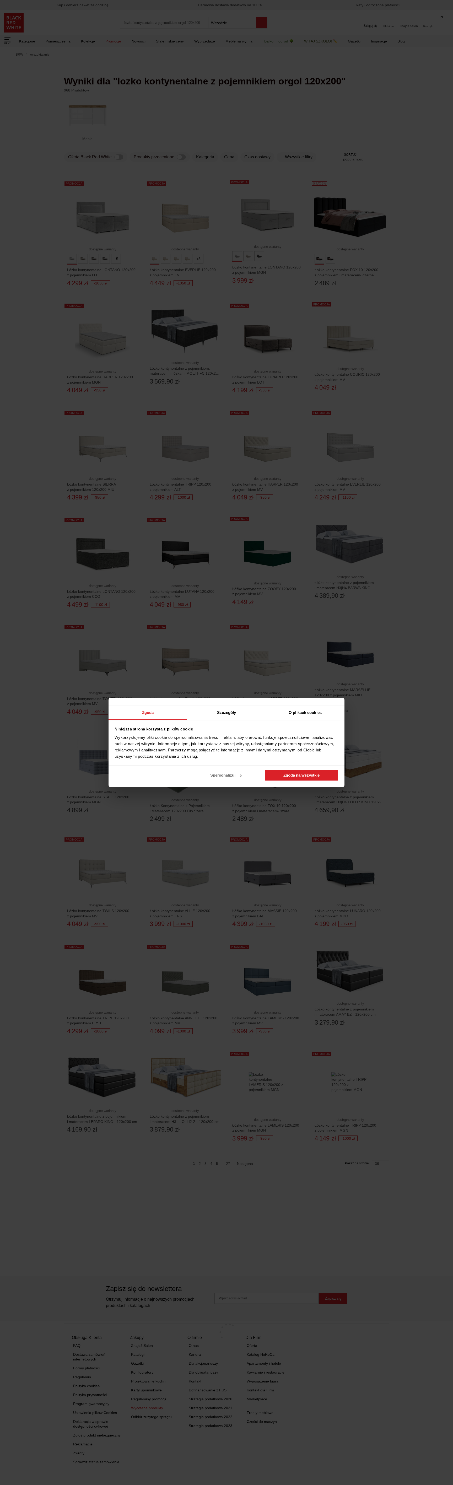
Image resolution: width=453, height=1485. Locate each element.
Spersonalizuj (222, 775)
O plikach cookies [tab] (305, 712)
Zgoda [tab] (148, 712)
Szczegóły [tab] (226, 712)
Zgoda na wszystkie (301, 775)
